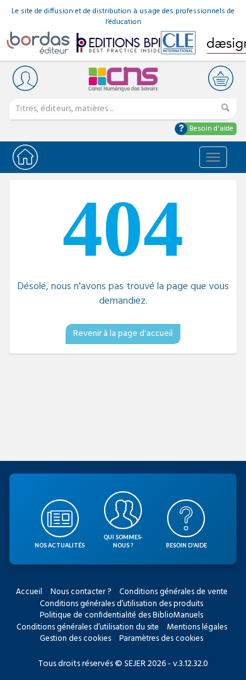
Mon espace (25, 78)
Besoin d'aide (210, 128)
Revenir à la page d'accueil (123, 333)
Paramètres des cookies (161, 638)
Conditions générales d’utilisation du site (87, 627)
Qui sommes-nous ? (123, 541)
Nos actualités (60, 545)
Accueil (29, 592)
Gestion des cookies (75, 638)
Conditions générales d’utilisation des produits (121, 604)
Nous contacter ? (80, 592)
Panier (221, 78)
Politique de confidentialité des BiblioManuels (121, 615)
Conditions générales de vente (173, 592)
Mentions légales (197, 627)
